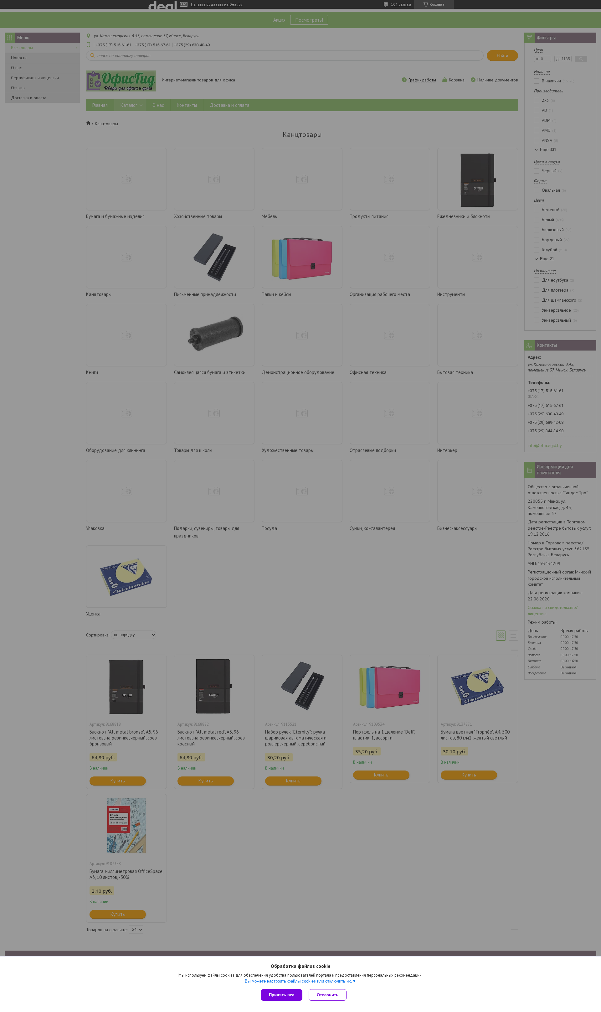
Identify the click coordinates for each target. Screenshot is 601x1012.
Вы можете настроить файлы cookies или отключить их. (298, 981)
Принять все (281, 995)
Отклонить (327, 995)
